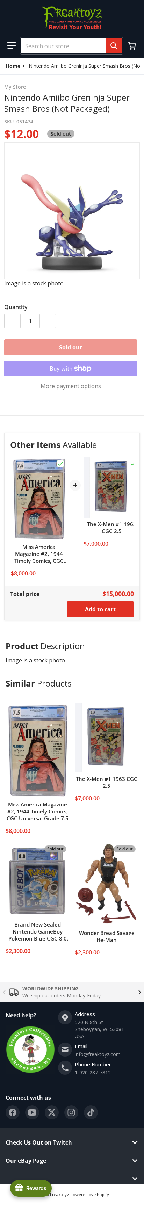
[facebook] (13, 1112)
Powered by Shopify (89, 1194)
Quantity (16, 307)
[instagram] (71, 1112)
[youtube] (32, 1112)
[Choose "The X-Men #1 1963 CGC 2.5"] (133, 463)
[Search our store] (114, 45)
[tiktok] (91, 1112)
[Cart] (132, 45)
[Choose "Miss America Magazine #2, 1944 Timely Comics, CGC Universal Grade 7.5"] (60, 463)
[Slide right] (140, 992)
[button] (11, 46)
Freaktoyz (59, 1194)
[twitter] (52, 1112)
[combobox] (69, 45)
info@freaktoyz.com (98, 1054)
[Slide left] (4, 992)
